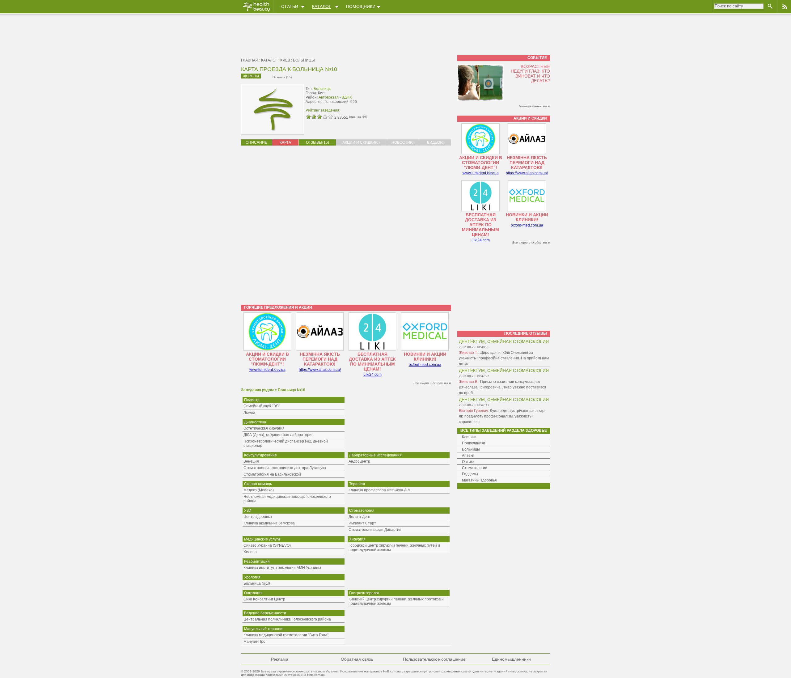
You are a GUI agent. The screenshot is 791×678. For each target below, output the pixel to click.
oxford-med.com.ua (425, 364)
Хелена (250, 552)
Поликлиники (473, 443)
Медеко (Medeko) (258, 490)
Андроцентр (359, 461)
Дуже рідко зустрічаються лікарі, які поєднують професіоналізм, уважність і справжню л (502, 416)
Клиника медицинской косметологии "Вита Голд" (285, 635)
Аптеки (468, 455)
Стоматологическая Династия (375, 530)
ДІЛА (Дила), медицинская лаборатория (278, 435)
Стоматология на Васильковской (272, 474)
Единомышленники (511, 659)
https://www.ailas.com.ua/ (320, 369)
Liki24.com (372, 374)
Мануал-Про (254, 641)
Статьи (289, 6)
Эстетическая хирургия (264, 428)
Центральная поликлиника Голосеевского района (287, 619)
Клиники (469, 437)
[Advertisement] (412, 98)
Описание (256, 142)
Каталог (321, 6)
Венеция (251, 461)
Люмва (249, 412)
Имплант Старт (362, 523)
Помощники (360, 6)
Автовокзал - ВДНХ (335, 97)
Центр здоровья (257, 517)
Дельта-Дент (360, 517)
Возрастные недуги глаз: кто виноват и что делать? (530, 73)
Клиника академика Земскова (269, 523)
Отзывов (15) (282, 77)
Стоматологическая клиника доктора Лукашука (284, 468)
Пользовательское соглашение (434, 659)
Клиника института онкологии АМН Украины (282, 568)
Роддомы (470, 474)
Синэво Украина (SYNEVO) (267, 545)
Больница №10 (256, 583)
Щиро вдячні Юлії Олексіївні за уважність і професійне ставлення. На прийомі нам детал (504, 358)
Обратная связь (357, 659)
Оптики (468, 462)
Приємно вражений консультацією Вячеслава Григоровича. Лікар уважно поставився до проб (502, 387)
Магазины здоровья (479, 480)
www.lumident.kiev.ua (267, 369)
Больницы (304, 60)
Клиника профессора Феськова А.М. (380, 490)
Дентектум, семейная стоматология (504, 341)
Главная (249, 60)
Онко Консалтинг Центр (264, 599)
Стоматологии (474, 468)
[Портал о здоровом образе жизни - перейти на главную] (256, 11)
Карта (285, 142)
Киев (285, 60)
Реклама (279, 659)
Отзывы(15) (317, 142)
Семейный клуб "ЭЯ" (261, 406)
